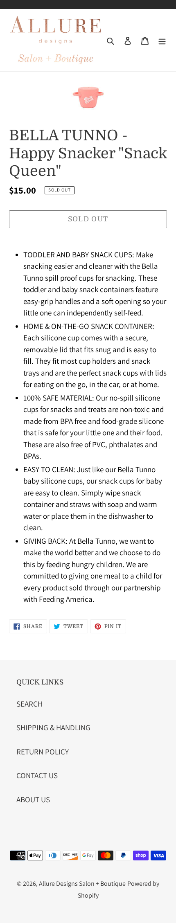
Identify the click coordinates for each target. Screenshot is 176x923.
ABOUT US (33, 799)
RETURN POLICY (42, 751)
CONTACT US (37, 775)
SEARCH (29, 704)
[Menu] (162, 40)
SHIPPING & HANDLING (53, 727)
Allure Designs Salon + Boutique (82, 883)
